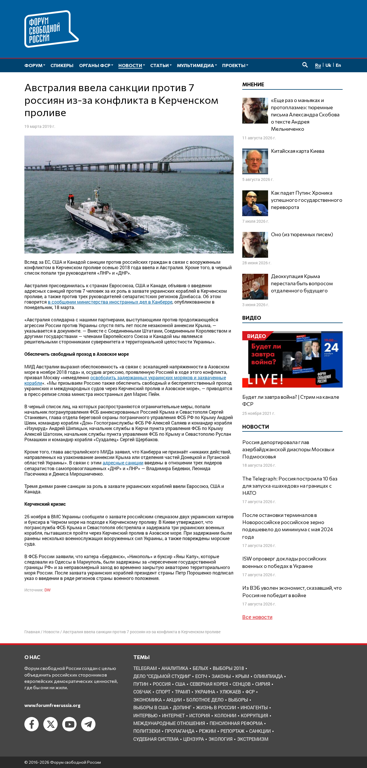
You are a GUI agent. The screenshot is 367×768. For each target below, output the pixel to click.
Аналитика (174, 668)
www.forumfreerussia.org (52, 705)
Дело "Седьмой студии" (162, 676)
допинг (182, 707)
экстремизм (252, 739)
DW (47, 590)
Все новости (257, 616)
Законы (221, 676)
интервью (145, 715)
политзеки (146, 731)
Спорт (163, 692)
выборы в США (150, 707)
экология (220, 739)
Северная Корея (209, 684)
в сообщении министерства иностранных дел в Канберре (110, 302)
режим (207, 731)
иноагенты (254, 707)
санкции (260, 731)
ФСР (250, 692)
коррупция (254, 715)
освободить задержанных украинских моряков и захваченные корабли (125, 380)
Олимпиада (268, 676)
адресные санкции (123, 463)
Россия (162, 684)
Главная (32, 631)
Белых (200, 668)
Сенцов (242, 684)
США (180, 684)
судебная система (156, 739)
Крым (242, 676)
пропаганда (179, 731)
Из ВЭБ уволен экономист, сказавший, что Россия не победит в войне (292, 591)
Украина (205, 692)
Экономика (147, 700)
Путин (140, 684)
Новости (51, 631)
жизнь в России (216, 707)
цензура (193, 739)
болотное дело (205, 700)
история (199, 715)
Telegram (145, 668)
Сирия (262, 684)
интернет (173, 715)
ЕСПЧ (201, 676)
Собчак (142, 692)
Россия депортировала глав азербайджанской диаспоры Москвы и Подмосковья (288, 449)
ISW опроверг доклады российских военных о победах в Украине (284, 562)
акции (174, 700)
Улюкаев (230, 692)
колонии (225, 715)
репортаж (232, 731)
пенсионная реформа (236, 723)
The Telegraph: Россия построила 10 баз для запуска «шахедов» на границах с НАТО (289, 485)
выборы (238, 700)
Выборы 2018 (228, 668)
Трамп (182, 692)
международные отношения (169, 723)
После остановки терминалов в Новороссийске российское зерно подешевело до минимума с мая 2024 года (287, 526)
